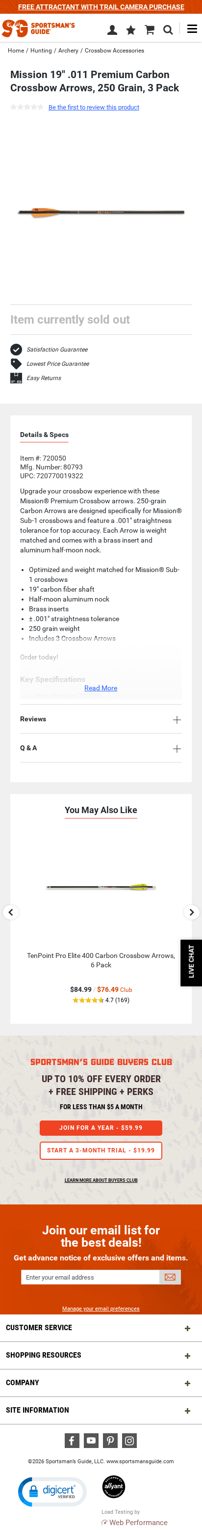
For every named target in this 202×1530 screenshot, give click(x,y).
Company (22, 1382)
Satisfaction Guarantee (56, 349)
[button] (131, 31)
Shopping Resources (43, 1355)
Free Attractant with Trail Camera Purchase (101, 7)
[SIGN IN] (112, 32)
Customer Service (39, 1327)
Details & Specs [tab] (44, 434)
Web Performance (138, 1522)
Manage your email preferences (101, 1309)
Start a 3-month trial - (101, 1150)
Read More (100, 688)
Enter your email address (60, 1277)
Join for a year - (101, 1127)
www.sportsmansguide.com (140, 1461)
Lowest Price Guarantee (57, 363)
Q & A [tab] (28, 748)
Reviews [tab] (33, 719)
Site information (37, 1410)
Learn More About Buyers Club (101, 1180)
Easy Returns (43, 378)
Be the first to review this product (94, 107)
